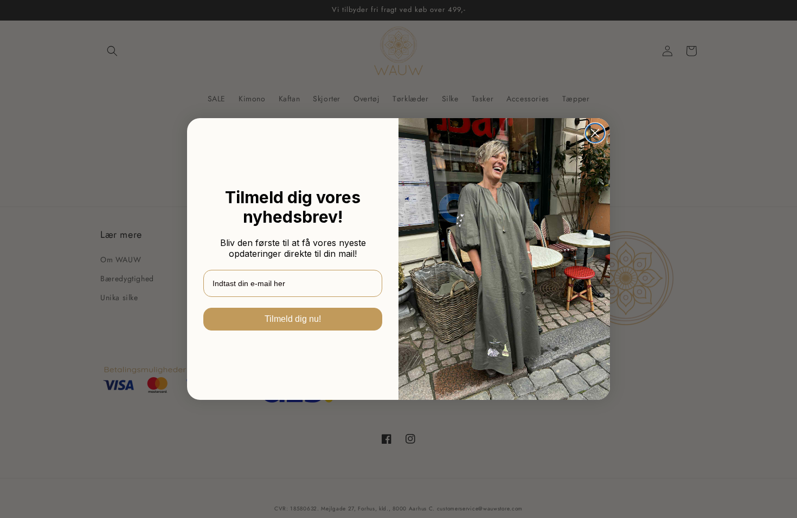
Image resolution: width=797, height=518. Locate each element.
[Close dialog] (595, 133)
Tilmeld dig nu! (293, 318)
